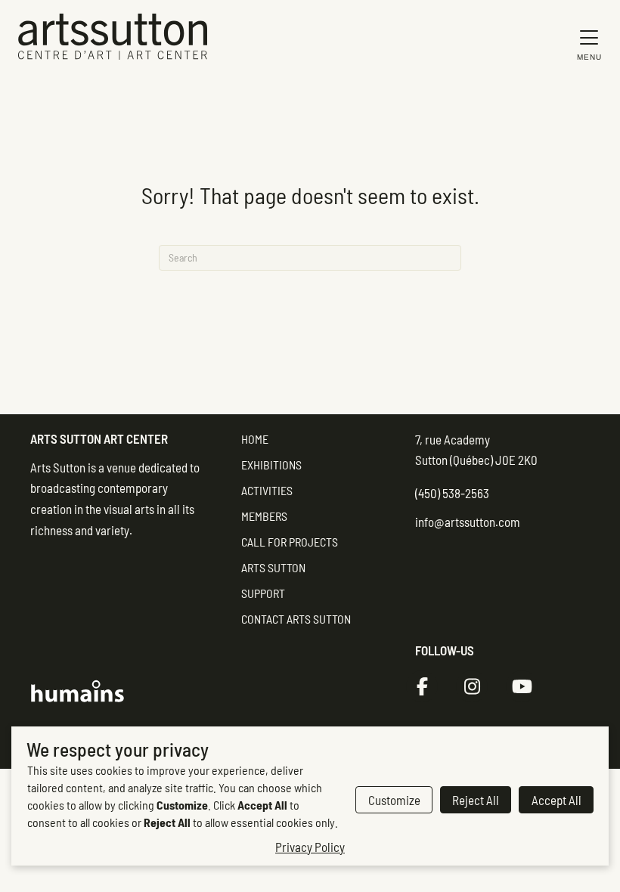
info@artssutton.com (467, 521)
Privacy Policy (310, 846)
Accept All (556, 799)
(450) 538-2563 (452, 492)
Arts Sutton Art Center (99, 438)
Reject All (475, 799)
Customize (394, 799)
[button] (585, 44)
